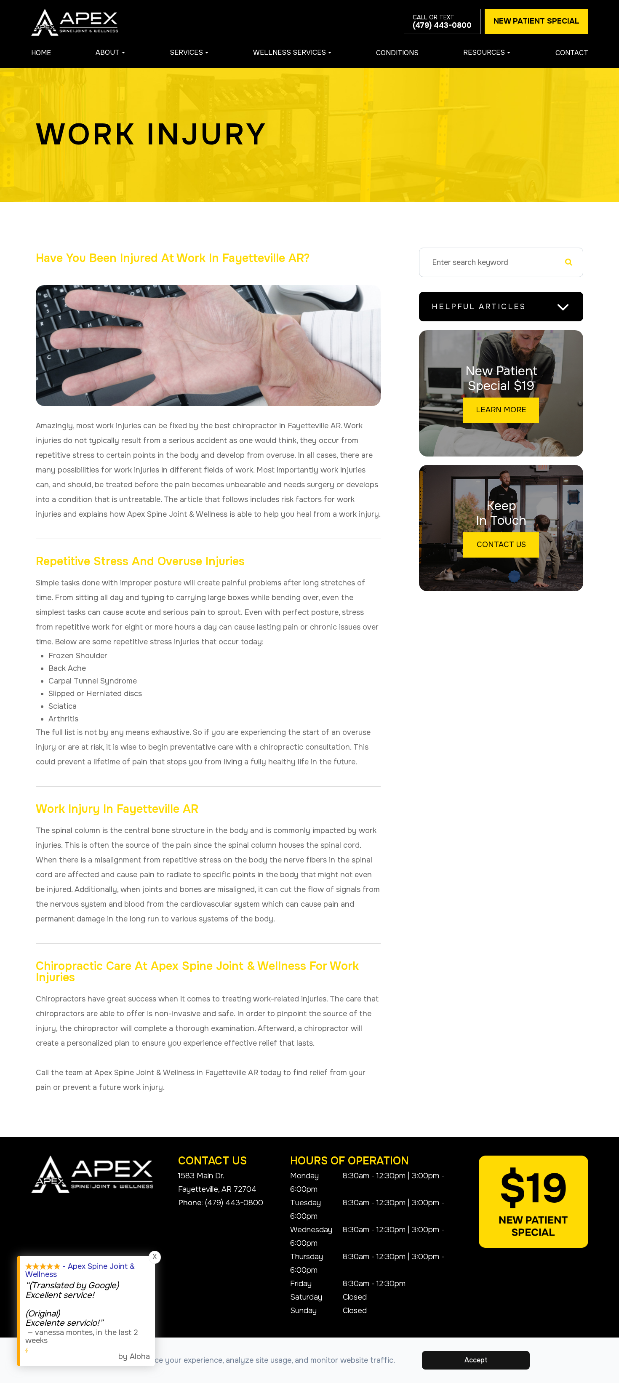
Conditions (397, 52)
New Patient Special (536, 21)
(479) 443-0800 (234, 1202)
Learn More (501, 409)
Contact (571, 52)
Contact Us (501, 544)
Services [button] (186, 52)
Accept (476, 1360)
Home (41, 52)
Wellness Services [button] (289, 52)
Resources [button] (484, 52)
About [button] (108, 52)
